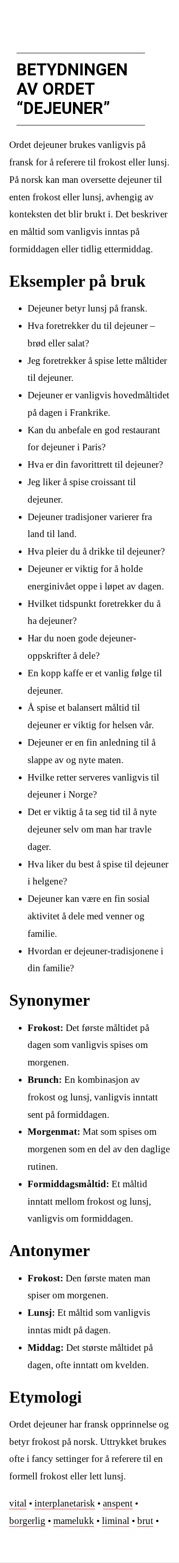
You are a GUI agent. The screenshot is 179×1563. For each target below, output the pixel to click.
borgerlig (27, 1520)
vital (18, 1503)
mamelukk (73, 1520)
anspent (118, 1503)
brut (145, 1520)
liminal (115, 1520)
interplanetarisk (64, 1503)
